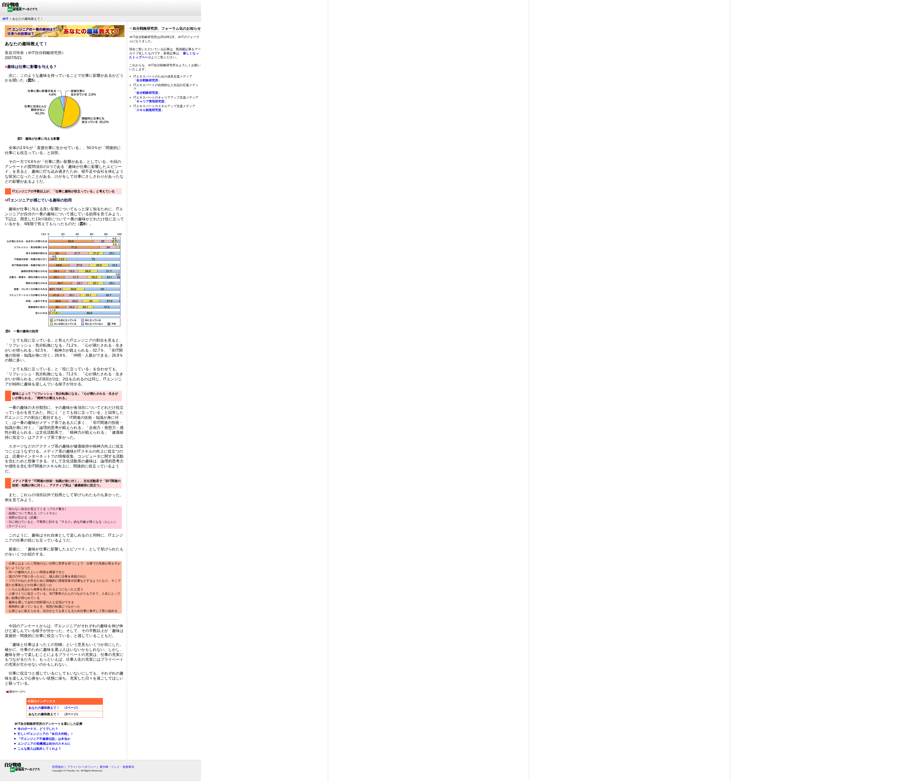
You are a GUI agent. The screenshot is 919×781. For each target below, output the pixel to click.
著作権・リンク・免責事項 (117, 767)
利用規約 (58, 767)
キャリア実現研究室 (150, 101)
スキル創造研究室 (148, 110)
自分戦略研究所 (147, 80)
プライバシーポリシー (81, 767)
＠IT (5, 19)
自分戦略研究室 (147, 92)
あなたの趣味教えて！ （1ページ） (54, 707)
